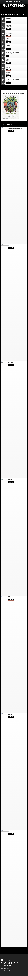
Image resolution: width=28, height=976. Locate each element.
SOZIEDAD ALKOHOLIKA (12, 52)
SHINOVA (8, 18)
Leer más (11, 130)
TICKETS (8, 22)
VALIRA (8, 32)
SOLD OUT (9, 49)
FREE (8, 55)
